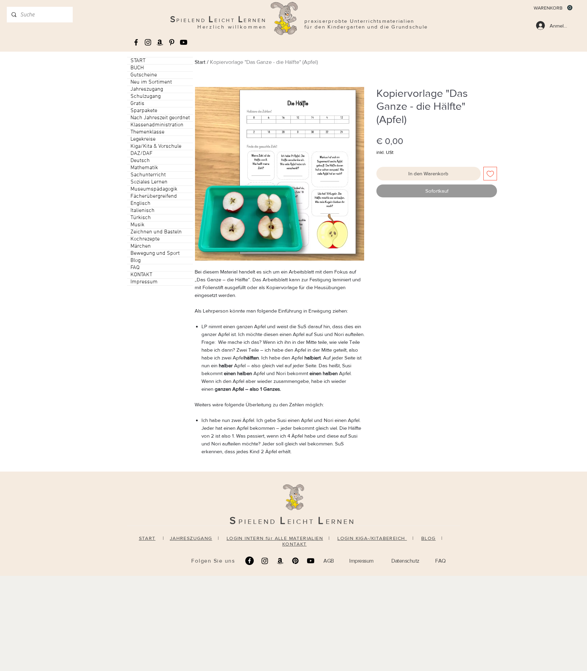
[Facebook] (249, 561)
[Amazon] (280, 561)
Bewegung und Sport (155, 253)
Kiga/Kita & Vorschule (155, 146)
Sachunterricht (148, 175)
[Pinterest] (295, 561)
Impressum (144, 282)
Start (200, 62)
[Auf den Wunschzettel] (490, 174)
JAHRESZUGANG (191, 538)
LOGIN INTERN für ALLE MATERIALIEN (275, 538)
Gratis (137, 103)
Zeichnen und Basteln (156, 232)
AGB (328, 561)
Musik (137, 225)
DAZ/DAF (141, 153)
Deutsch (140, 160)
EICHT (302, 521)
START (137, 60)
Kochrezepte (145, 239)
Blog (135, 260)
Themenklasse (147, 132)
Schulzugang (145, 96)
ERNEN (340, 521)
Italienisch (142, 210)
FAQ (135, 267)
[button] (553, 8)
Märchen (140, 246)
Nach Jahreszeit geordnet (160, 117)
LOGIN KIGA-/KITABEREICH (372, 538)
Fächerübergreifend (153, 196)
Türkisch (140, 217)
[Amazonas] (160, 42)
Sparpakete (143, 110)
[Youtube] (183, 42)
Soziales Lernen (148, 182)
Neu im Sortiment (151, 82)
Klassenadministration (156, 125)
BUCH (137, 68)
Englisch (140, 203)
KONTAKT (141, 274)
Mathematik (144, 167)
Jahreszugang (146, 89)
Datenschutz (405, 561)
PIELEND (259, 521)
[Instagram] (265, 561)
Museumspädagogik (153, 189)
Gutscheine (143, 75)
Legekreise (143, 139)
